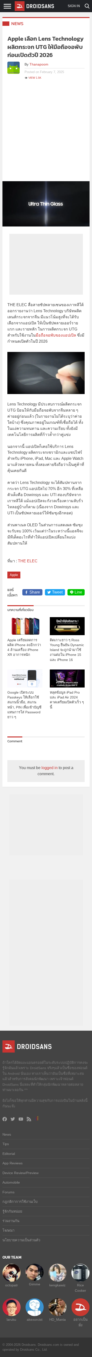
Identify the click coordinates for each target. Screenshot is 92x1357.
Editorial (8, 1154)
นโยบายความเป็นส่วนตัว (21, 1240)
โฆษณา (8, 1230)
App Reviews (12, 1163)
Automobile (11, 1182)
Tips (5, 1144)
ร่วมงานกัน (10, 1221)
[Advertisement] (46, 133)
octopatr (11, 1285)
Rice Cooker (80, 1287)
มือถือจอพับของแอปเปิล (56, 335)
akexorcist (34, 1319)
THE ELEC (28, 561)
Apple (14, 575)
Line (78, 592)
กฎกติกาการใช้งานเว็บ (20, 1202)
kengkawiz (57, 1285)
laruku (11, 1319)
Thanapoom (38, 64)
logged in (49, 768)
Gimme (34, 1284)
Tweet (57, 592)
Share (34, 592)
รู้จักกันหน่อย (12, 1211)
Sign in (74, 6)
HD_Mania (57, 1319)
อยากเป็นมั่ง (80, 1322)
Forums (8, 1192)
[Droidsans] (34, 6)
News (17, 23)
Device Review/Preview (20, 1173)
